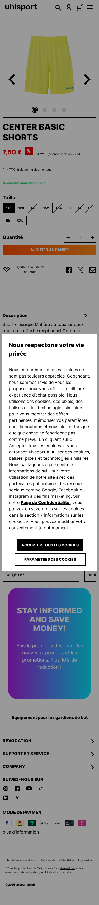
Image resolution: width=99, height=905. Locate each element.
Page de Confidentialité (45, 502)
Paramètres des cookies (50, 559)
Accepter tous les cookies (50, 545)
